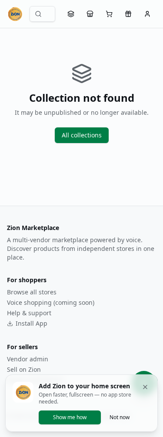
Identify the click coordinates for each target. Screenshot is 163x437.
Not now (120, 417)
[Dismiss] (145, 387)
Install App (31, 323)
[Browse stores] (90, 14)
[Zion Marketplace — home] (15, 14)
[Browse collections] (71, 14)
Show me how (69, 417)
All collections (82, 135)
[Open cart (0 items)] (109, 14)
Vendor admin (27, 359)
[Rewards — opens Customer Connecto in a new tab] (128, 14)
